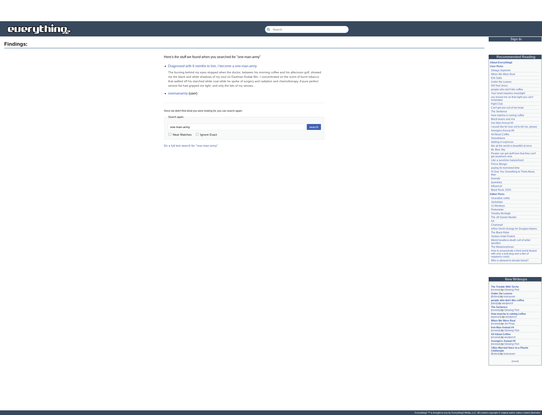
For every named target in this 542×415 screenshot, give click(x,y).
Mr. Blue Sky (498, 149)
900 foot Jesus (499, 85)
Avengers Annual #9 (502, 130)
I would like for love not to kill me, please (514, 126)
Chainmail (497, 224)
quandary (496, 182)
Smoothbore (498, 138)
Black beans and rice (503, 119)
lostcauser (509, 296)
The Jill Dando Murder (504, 217)
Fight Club (497, 103)
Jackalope (497, 202)
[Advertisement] (271, 10)
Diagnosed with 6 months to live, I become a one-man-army (212, 66)
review (495, 289)
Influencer (496, 186)
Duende (495, 178)
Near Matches (182, 134)
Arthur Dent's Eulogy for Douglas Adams (514, 228)
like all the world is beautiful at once (511, 145)
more (515, 361)
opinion (496, 316)
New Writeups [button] (516, 279)
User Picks (496, 66)
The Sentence (499, 111)
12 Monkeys (498, 205)
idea (494, 303)
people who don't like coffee (507, 89)
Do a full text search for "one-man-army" (191, 145)
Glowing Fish (511, 289)
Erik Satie (496, 78)
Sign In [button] (516, 39)
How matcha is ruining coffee (507, 115)
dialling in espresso (502, 142)
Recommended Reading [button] (515, 57)
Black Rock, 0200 (501, 189)
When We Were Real (503, 74)
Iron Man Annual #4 (502, 122)
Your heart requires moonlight (508, 93)
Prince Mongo (499, 164)
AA (492, 221)
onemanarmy (178, 93)
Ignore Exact (208, 134)
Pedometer (497, 209)
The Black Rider (500, 232)
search (313, 127)
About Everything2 (501, 62)
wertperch (507, 303)
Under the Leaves (501, 81)
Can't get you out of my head (507, 107)
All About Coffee (500, 134)
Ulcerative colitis (500, 198)
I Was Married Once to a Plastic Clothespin (510, 349)
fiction (495, 296)
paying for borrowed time (505, 167)
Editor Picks (497, 194)
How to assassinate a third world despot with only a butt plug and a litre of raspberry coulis (514, 253)
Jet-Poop (509, 323)
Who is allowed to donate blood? (510, 260)
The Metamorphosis (502, 246)
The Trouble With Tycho (505, 286)
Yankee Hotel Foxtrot (503, 236)
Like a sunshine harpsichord (507, 160)
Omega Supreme (501, 70)
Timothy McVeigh (501, 213)
